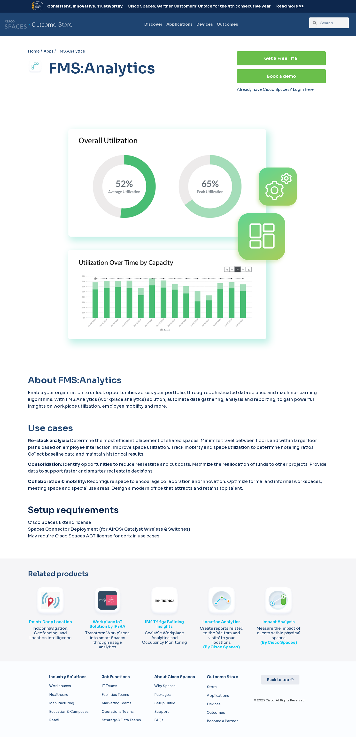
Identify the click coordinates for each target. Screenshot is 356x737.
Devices (204, 24)
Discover (153, 24)
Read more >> (290, 6)
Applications (179, 24)
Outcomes (227, 24)
